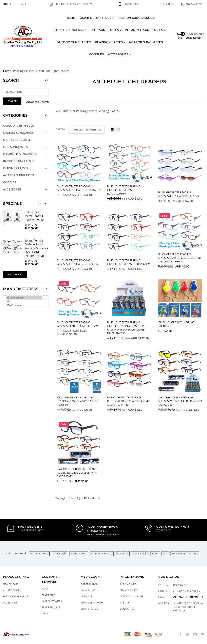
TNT (165, 553)
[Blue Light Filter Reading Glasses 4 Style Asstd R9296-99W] (129, 234)
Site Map (124, 602)
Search (11, 80)
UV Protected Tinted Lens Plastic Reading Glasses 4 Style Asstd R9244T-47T (128, 401)
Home (70, 18)
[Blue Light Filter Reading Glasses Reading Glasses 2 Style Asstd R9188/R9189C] (180, 231)
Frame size (48, 595)
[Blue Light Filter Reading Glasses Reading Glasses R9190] (79, 298)
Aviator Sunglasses (146, 42)
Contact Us (127, 608)
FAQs (45, 589)
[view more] (14, 274)
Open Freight (139, 553)
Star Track (122, 553)
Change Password (92, 602)
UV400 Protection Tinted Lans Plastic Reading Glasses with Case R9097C (77, 472)
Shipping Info (127, 584)
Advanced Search (37, 102)
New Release (10, 584)
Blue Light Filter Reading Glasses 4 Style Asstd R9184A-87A (79, 188)
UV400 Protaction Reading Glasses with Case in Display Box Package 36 (180, 401)
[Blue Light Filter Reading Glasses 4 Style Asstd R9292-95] (79, 234)
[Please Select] (24, 298)
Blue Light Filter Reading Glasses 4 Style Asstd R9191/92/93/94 (123, 189)
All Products (11, 590)
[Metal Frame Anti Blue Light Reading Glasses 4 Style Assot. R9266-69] (79, 371)
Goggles (96, 54)
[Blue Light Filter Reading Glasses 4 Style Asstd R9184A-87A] (79, 163)
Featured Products (15, 596)
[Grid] (112, 129)
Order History (90, 584)
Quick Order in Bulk (97, 18)
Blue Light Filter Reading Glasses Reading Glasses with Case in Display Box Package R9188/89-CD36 (127, 327)
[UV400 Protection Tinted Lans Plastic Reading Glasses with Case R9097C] (79, 442)
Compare (86, 596)
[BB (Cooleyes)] (24, 305)
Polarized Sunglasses (144, 30)
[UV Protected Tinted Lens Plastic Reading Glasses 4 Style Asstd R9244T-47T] (129, 371)
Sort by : (61, 129)
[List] (118, 129)
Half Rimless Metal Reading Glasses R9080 (34, 216)
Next (39, 203)
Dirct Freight (60, 553)
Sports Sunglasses (70, 30)
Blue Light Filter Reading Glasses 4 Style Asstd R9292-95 (77, 262)
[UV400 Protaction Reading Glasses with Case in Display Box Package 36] (180, 371)
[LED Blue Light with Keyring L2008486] (180, 298)
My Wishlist (88, 590)
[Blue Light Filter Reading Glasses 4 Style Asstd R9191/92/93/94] (129, 163)
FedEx (155, 553)
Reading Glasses (109, 42)
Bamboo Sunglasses (74, 42)
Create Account (91, 608)
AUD (23, 3)
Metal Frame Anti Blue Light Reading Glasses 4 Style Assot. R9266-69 (78, 401)
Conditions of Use (131, 596)
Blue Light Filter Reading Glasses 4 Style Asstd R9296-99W (129, 262)
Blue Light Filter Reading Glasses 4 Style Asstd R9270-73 (178, 194)
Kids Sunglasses (105, 30)
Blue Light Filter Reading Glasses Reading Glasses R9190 (78, 324)
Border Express (39, 553)
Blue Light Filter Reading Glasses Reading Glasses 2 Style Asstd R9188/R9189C (180, 257)
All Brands (10, 602)
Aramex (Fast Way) (101, 553)
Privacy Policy (128, 590)
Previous (34, 203)
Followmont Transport (185, 553)
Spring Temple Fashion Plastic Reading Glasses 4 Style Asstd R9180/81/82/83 (36, 248)
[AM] (24, 301)
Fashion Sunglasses (135, 18)
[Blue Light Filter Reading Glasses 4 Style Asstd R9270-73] (180, 166)
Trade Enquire (51, 607)
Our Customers (52, 601)
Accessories (118, 54)
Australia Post (79, 553)
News (45, 613)
